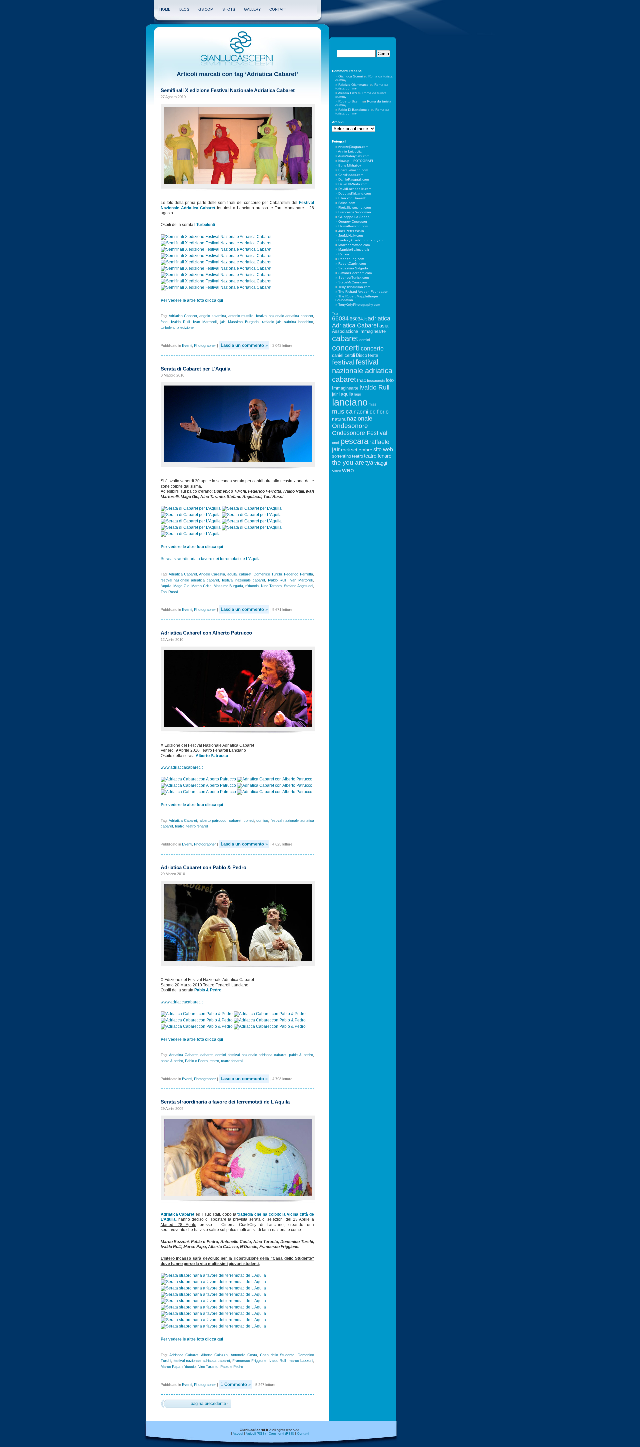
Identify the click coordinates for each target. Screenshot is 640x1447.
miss (372, 404)
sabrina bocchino (298, 322)
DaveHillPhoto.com (352, 184)
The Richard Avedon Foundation (363, 291)
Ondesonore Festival (359, 433)
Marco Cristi (201, 586)
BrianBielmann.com (353, 170)
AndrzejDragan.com (353, 147)
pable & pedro (301, 1055)
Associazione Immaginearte (359, 331)
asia (383, 325)
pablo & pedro (172, 1061)
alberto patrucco (213, 820)
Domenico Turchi (268, 574)
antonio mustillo (240, 316)
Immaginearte (345, 388)
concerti (346, 347)
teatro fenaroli (197, 826)
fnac (164, 322)
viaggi (380, 463)
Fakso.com (346, 203)
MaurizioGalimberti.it (353, 249)
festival (343, 362)
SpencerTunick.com (353, 277)
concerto (372, 348)
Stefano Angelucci (298, 586)
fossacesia (376, 381)
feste (373, 355)
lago (357, 394)
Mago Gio (181, 586)
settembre (361, 449)
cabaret (245, 574)
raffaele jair (271, 322)
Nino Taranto (271, 586)
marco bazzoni (301, 1361)
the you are (348, 462)
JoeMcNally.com (350, 235)
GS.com (205, 9)
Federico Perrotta (298, 574)
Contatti (278, 9)
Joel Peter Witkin (351, 231)
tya (369, 462)
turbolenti (168, 327)
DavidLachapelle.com (354, 189)
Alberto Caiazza (214, 1355)
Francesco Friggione (249, 1361)
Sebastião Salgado (353, 268)
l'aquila (166, 586)
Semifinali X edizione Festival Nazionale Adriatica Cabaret (228, 90)
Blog (184, 9)
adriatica (379, 318)
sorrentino (341, 456)
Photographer (205, 345)
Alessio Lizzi (347, 93)
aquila (232, 574)
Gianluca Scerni (350, 76)
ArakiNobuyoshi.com (353, 156)
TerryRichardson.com (354, 287)
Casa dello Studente (277, 1355)
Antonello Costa (244, 1355)
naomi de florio (371, 412)
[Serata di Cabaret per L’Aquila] (191, 508)
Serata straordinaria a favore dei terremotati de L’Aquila (211, 559)
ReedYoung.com (351, 259)
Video (336, 471)
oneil (335, 443)
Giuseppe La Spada (354, 217)
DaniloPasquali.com (353, 179)
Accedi (238, 1433)
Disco (361, 355)
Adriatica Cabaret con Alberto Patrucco (206, 633)
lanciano (350, 402)
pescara (354, 441)
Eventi (187, 345)
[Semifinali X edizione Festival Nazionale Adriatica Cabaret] (216, 237)
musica (342, 411)
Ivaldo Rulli (180, 322)
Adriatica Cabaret (183, 316)
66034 (340, 318)
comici (249, 820)
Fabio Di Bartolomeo (354, 109)
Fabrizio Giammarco (353, 84)
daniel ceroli (343, 355)
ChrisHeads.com (350, 175)
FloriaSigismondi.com (354, 207)
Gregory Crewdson (352, 221)
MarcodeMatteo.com (354, 245)
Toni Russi (169, 592)
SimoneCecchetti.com (355, 273)
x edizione (185, 327)
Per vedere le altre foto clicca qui (192, 300)
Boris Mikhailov (349, 165)
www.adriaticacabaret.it (182, 767)
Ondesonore (350, 425)
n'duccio (252, 586)
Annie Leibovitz (350, 151)
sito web (383, 449)
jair (222, 322)
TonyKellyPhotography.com (359, 304)
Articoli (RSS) (256, 1433)
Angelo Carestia (212, 574)
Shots (228, 9)
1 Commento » (236, 1384)
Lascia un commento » (244, 345)
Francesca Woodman (354, 212)
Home (164, 9)
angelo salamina (212, 316)
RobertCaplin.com (352, 263)
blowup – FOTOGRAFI (355, 161)
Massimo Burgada (243, 322)
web (348, 470)
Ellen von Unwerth (352, 198)
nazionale (359, 418)
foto (390, 380)
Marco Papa (170, 1367)
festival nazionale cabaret (243, 580)
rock (345, 449)
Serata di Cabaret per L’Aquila (195, 369)
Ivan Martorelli (205, 322)
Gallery (252, 9)
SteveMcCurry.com (352, 282)
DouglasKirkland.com (354, 193)
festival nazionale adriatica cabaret (284, 316)
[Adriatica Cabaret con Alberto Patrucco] (199, 779)
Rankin (343, 254)
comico (262, 820)
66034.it (358, 318)
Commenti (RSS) (281, 1433)
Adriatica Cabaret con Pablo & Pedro (203, 867)
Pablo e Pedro (196, 1061)
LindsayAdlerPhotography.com (361, 240)
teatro (179, 826)
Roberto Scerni (349, 101)
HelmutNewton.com (353, 226)
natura (339, 419)
